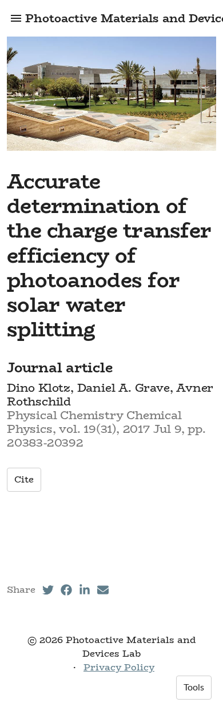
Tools (194, 687)
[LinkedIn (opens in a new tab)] (84, 590)
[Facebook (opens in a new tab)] (66, 590)
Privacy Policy (118, 667)
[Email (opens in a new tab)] (103, 590)
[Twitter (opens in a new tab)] (48, 590)
